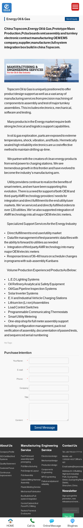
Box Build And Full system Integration (29, 497)
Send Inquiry (71, 19)
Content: (21, 420)
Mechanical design (50, 460)
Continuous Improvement (6, 474)
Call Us (31, 525)
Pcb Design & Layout (30, 470)
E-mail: (22, 369)
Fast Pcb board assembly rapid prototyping (27, 459)
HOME (10, 525)
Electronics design (49, 456)
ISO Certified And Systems (7, 458)
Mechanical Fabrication (31, 491)
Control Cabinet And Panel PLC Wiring (29, 505)
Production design (49, 465)
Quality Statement (8, 463)
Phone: (22, 379)
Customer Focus (7, 468)
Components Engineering (47, 471)
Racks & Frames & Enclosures (28, 512)
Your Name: (20, 360)
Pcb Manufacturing (29, 466)
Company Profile (7, 451)
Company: (24, 388)
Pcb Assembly (27, 475)
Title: (27, 397)
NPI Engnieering (49, 476)
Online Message (52, 525)
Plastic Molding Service (31, 487)
